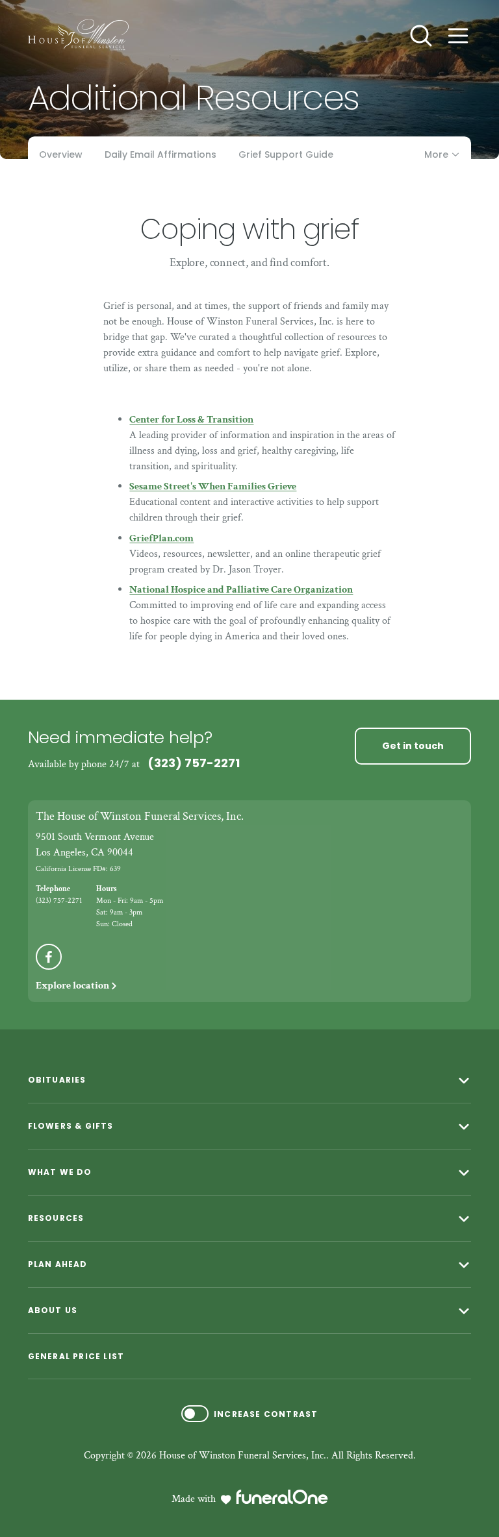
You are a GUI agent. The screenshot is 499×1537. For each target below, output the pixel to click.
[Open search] (421, 36)
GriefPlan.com (161, 538)
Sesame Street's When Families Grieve (212, 486)
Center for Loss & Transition (191, 419)
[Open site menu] (458, 36)
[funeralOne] (282, 1497)
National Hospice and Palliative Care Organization (241, 589)
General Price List (76, 1356)
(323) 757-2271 (193, 763)
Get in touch (413, 745)
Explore (72, 985)
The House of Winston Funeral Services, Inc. (140, 816)
